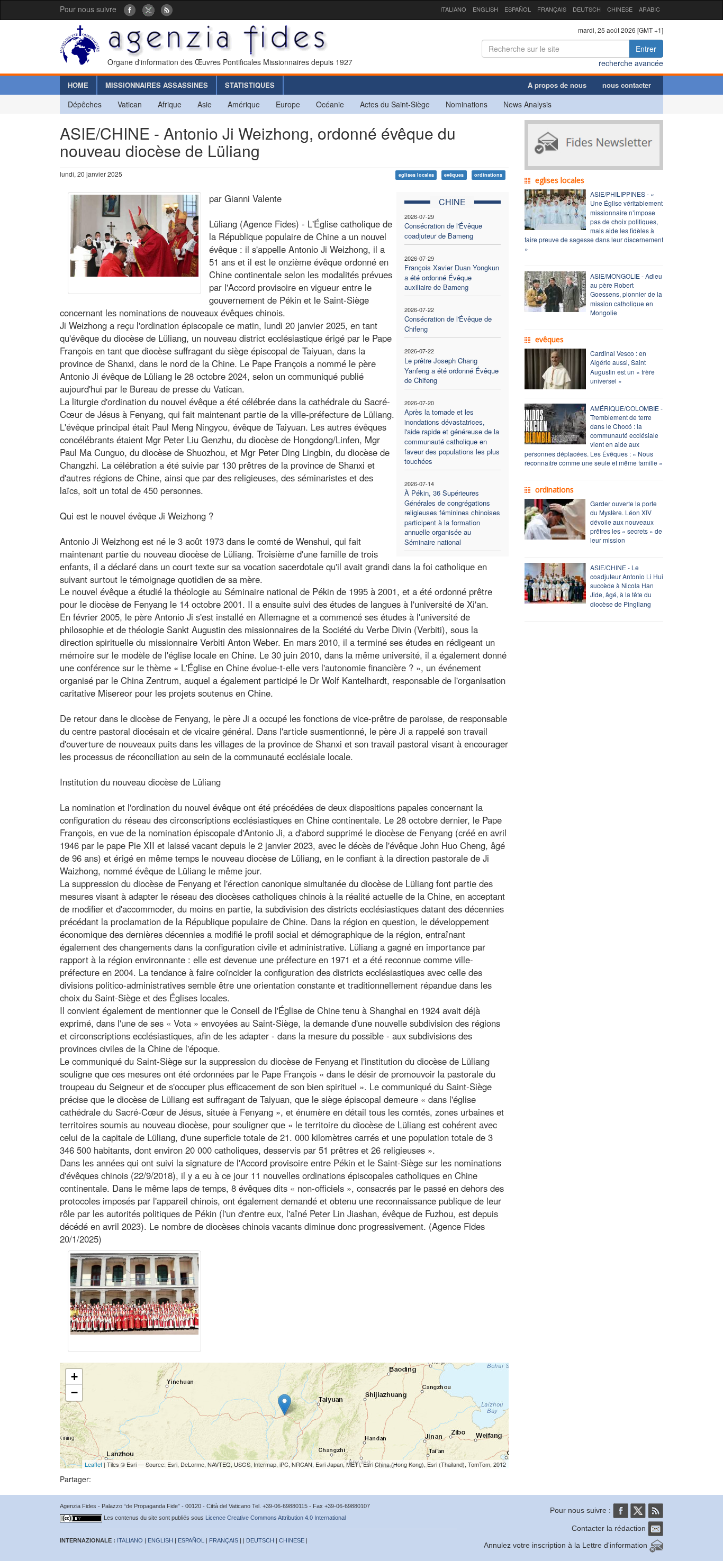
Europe (288, 104)
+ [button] (74, 1376)
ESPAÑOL (517, 9)
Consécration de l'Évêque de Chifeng (448, 324)
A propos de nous (557, 85)
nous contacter (626, 85)
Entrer (646, 48)
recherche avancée (631, 63)
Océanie (330, 104)
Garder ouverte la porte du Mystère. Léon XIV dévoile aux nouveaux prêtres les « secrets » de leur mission (626, 521)
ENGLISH (485, 9)
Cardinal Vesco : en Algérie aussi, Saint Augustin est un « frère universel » (622, 367)
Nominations (466, 104)
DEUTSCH (587, 9)
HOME (78, 85)
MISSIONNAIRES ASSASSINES (156, 85)
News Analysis (527, 104)
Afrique (170, 104)
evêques (454, 174)
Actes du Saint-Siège (395, 104)
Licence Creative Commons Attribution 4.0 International (275, 1517)
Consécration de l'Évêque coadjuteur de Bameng (443, 231)
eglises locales (416, 174)
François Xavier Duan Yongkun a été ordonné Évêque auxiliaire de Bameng (451, 277)
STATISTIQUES (250, 85)
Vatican (130, 104)
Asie (204, 104)
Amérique (244, 104)
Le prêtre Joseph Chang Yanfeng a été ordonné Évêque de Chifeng (451, 370)
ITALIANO (453, 9)
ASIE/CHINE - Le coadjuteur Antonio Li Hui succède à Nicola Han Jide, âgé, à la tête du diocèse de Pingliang (626, 585)
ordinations (488, 174)
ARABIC (649, 9)
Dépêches (85, 104)
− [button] (74, 1392)
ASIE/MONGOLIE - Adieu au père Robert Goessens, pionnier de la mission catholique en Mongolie (626, 294)
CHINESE (619, 9)
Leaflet (93, 1464)
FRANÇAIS (551, 9)
